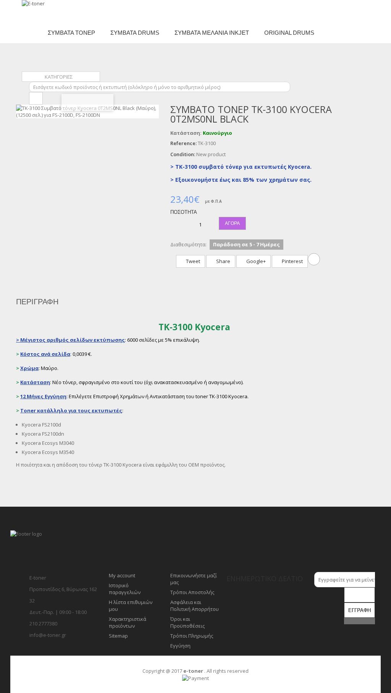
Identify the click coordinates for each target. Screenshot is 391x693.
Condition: (182, 154)
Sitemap (118, 635)
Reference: (183, 143)
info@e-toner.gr (47, 635)
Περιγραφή (37, 301)
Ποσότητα (183, 212)
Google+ (255, 261)
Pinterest (292, 261)
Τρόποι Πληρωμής (191, 635)
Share (222, 261)
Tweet (192, 261)
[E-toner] (46, 11)
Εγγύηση (180, 645)
